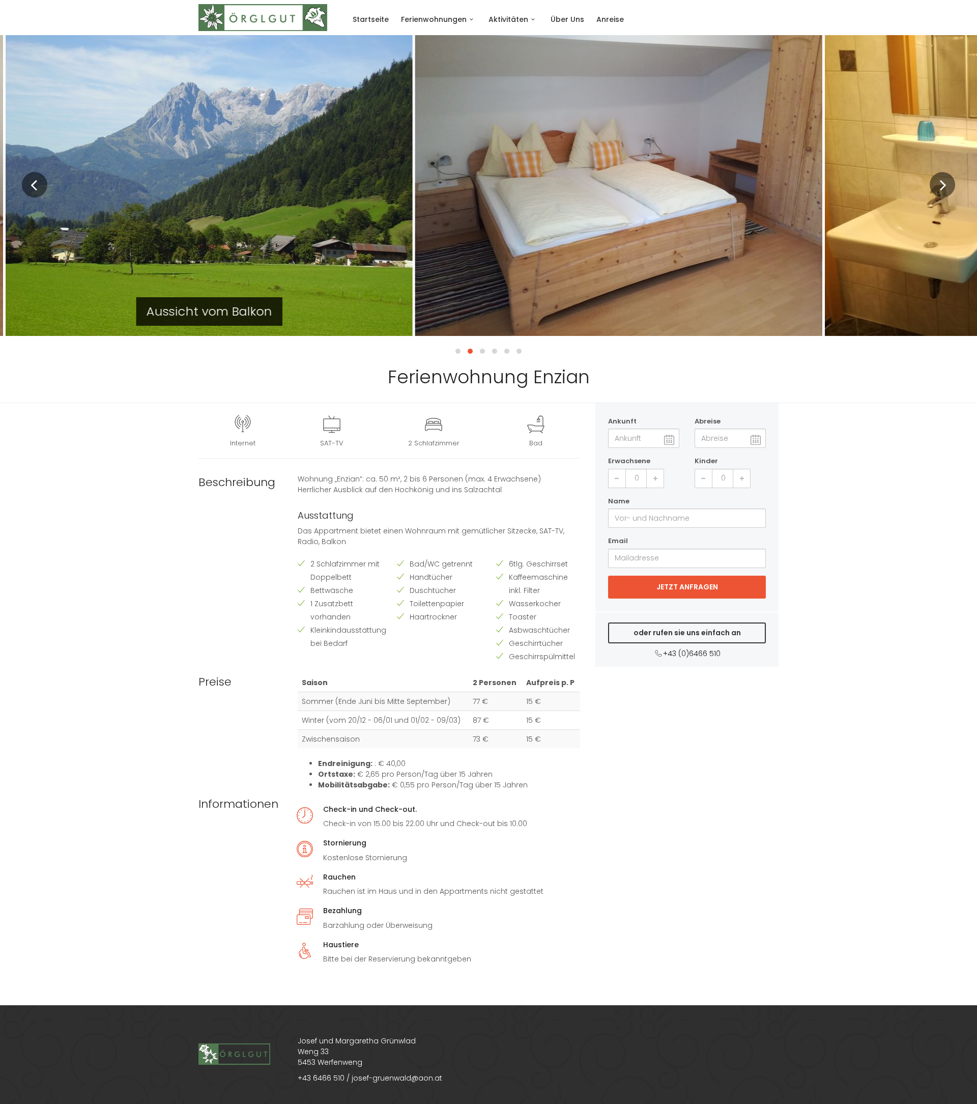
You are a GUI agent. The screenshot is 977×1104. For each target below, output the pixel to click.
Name (618, 501)
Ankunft (622, 421)
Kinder (706, 461)
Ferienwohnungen (434, 19)
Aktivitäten (508, 19)
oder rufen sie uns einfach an (687, 633)
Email (618, 541)
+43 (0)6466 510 (692, 653)
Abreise (708, 421)
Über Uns (567, 19)
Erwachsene (629, 461)
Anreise (610, 19)
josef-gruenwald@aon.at (397, 1078)
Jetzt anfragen (687, 587)
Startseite (371, 19)
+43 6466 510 (321, 1078)
